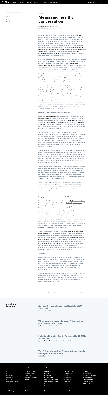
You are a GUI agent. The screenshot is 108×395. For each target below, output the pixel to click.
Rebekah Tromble (50, 116)
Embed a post (10, 377)
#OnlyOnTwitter (10, 22)
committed (78, 35)
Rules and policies (49, 383)
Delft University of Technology (55, 122)
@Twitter (8, 20)
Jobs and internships (31, 377)
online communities (63, 243)
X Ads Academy (87, 383)
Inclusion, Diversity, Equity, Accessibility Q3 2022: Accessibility (62, 337)
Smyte (58, 53)
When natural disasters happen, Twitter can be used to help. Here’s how (60, 322)
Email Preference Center (51, 381)
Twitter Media (52, 293)
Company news (29, 373)
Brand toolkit (28, 375)
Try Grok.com (9, 386)
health (44, 293)
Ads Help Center (49, 377)
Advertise (85, 371)
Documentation (68, 373)
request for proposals (58, 70)
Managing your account (51, 379)
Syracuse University (72, 120)
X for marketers (87, 377)
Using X (46, 373)
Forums (66, 375)
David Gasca (54, 26)
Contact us (47, 386)
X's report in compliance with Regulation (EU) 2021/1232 (60, 307)
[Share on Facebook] (55, 28)
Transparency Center (12, 381)
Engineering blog (68, 381)
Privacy (46, 391)
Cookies (27, 391)
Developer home (68, 371)
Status (7, 373)
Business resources (89, 367)
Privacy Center (10, 379)
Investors (27, 379)
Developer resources (70, 367)
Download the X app (11, 383)
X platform (9, 367)
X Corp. (27, 367)
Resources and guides (89, 375)
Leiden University (44, 118)
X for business (87, 373)
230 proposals (68, 78)
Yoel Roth (43, 356)
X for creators (48, 375)
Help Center (47, 371)
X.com (7, 371)
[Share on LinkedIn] (58, 28)
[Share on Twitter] (53, 28)
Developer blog (68, 379)
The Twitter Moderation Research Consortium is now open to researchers (61, 352)
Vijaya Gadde (44, 26)
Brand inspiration (88, 381)
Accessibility (9, 375)
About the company (30, 371)
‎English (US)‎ (92, 2)
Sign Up (102, 2)
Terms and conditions (70, 391)
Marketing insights (88, 379)
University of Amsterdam (74, 203)
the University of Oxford (77, 201)
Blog (14, 2)
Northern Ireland (43, 243)
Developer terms (68, 383)
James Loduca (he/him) (47, 341)
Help (45, 367)
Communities (67, 377)
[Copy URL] (60, 28)
